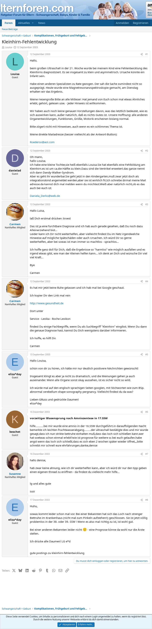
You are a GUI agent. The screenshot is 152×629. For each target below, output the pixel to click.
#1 (146, 54)
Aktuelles (24, 23)
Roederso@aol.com (42, 142)
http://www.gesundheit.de (46, 303)
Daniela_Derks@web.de (45, 196)
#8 (146, 499)
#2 (146, 150)
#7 (146, 454)
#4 (146, 281)
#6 (146, 411)
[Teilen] (141, 54)
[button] (32, 22)
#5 (146, 354)
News (41, 23)
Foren (9, 23)
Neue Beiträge (10, 29)
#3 (146, 204)
